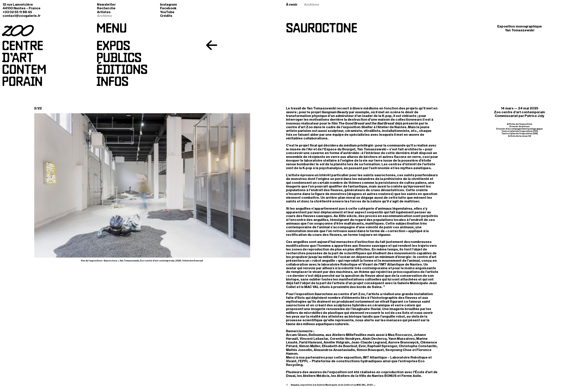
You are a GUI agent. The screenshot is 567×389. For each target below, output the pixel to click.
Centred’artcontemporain (24, 65)
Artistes (104, 12)
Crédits (166, 15)
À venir (292, 4)
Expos (113, 47)
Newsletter (106, 4)
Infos (112, 83)
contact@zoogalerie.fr (22, 15)
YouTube (167, 12)
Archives (104, 15)
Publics (118, 59)
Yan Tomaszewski (519, 30)
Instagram (168, 4)
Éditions (121, 71)
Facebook (168, 8)
